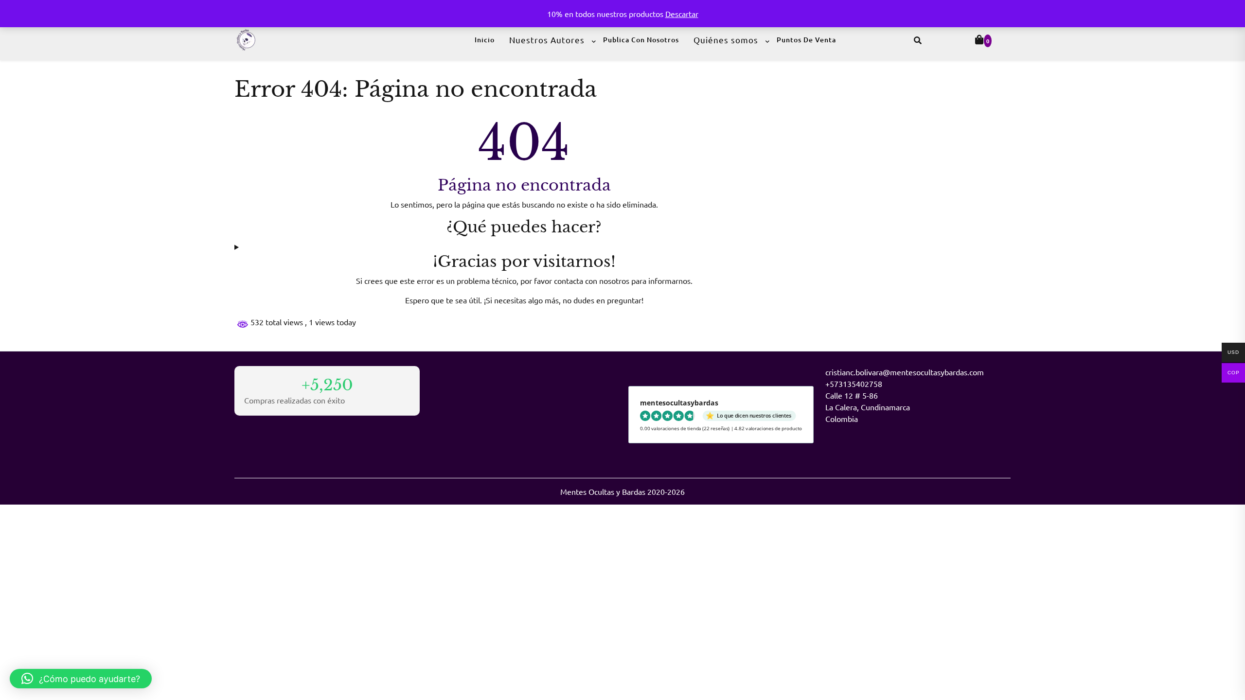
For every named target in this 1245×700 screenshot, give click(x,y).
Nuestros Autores (547, 40)
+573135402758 (853, 383)
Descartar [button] (681, 13)
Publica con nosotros (641, 39)
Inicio (485, 39)
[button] (81, 678)
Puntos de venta (806, 39)
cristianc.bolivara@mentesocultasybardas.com (904, 372)
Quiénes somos (726, 40)
